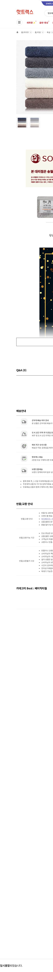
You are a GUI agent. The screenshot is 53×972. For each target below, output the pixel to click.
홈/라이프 (25, 32)
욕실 (48, 32)
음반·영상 (43, 22)
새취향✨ (31, 22)
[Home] (17, 32)
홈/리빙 (38, 32)
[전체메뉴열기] (19, 22)
